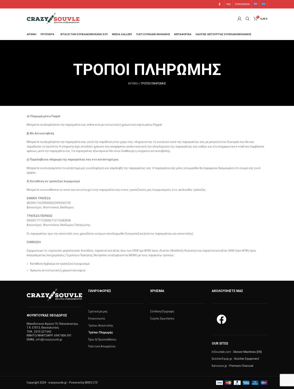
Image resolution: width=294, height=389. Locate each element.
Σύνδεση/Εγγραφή (162, 311)
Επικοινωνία (96, 318)
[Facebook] (221, 319)
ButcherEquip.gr (222, 358)
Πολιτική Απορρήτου (102, 346)
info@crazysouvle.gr (49, 339)
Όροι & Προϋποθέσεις (102, 339)
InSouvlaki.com (221, 351)
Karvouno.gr (219, 365)
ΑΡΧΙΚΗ (133, 83)
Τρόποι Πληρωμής (100, 332)
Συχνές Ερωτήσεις (162, 318)
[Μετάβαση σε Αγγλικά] (255, 4)
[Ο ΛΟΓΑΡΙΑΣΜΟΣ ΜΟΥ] (239, 19)
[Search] (247, 19)
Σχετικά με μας (98, 311)
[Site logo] (54, 18)
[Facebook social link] (219, 4)
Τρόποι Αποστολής (100, 325)
